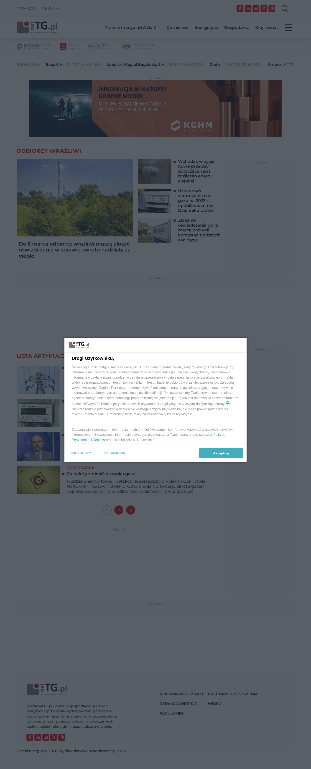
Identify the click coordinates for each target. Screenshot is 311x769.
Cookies (99, 439)
